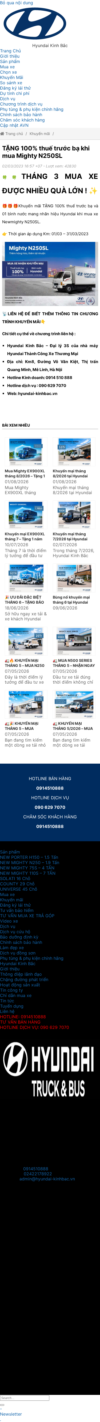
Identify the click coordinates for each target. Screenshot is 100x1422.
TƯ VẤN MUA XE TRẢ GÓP (27, 915)
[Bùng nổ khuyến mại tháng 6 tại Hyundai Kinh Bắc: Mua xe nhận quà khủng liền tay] (74, 577)
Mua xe (7, 66)
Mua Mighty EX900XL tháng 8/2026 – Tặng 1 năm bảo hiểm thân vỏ (25, 476)
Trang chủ (13, 133)
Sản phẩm (10, 61)
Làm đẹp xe (12, 947)
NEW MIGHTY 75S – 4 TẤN (27, 867)
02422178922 (38, 1173)
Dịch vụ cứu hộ (15, 931)
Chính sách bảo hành (21, 114)
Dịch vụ (7, 98)
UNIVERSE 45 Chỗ (18, 889)
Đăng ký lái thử (15, 88)
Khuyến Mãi (11, 77)
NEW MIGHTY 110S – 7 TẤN (27, 873)
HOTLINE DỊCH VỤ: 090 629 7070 (34, 1027)
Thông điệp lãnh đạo (21, 974)
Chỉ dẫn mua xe (15, 995)
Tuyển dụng (11, 1006)
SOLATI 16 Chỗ (15, 878)
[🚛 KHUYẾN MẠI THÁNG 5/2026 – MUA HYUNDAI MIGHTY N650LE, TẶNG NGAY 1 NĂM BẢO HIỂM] (74, 704)
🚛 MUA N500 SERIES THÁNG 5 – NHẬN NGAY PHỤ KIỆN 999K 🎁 (74, 665)
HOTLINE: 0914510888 (23, 1016)
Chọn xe (8, 72)
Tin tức (7, 1000)
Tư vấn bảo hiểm (17, 910)
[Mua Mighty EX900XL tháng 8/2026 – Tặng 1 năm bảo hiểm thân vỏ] (26, 451)
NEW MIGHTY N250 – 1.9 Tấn (29, 862)
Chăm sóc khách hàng (22, 120)
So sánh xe (11, 82)
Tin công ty (11, 990)
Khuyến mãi (40, 133)
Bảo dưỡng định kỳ (19, 937)
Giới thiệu (9, 56)
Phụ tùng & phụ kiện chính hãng (31, 109)
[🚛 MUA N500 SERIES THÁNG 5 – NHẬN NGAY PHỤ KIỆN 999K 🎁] (74, 641)
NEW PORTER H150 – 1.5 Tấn (29, 857)
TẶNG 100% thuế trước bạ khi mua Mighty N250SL (46, 152)
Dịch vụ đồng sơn (17, 953)
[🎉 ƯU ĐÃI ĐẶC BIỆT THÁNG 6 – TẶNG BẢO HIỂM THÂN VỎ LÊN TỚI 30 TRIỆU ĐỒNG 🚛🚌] (26, 577)
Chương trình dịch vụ (21, 104)
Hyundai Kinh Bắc (17, 963)
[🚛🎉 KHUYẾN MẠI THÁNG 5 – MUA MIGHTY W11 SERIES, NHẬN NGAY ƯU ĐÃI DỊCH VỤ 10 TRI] (26, 704)
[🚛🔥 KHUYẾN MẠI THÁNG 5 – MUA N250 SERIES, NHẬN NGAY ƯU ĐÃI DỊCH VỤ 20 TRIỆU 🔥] (26, 641)
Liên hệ (7, 1011)
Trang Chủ (10, 50)
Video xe (9, 921)
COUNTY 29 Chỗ (17, 883)
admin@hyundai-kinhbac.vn (47, 1178)
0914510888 (35, 1168)
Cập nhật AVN (14, 125)
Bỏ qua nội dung (16, 2)
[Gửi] (2, 1405)
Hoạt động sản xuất (20, 984)
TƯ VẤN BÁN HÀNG (20, 1022)
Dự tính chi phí (14, 93)
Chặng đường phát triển (24, 979)
